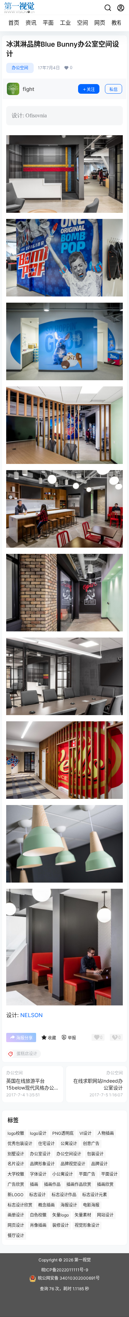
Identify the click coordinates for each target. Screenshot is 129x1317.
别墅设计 (16, 1153)
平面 (48, 22)
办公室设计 (40, 1153)
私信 (113, 89)
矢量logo (60, 1215)
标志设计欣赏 (20, 1205)
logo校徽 (16, 1133)
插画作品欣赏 (78, 1184)
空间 (82, 22)
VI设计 (85, 1133)
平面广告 (87, 1174)
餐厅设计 (16, 1235)
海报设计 (69, 1205)
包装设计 (95, 1153)
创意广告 (91, 1143)
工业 (65, 22)
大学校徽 (16, 1174)
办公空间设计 (68, 1153)
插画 (34, 1184)
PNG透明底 (63, 1133)
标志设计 (37, 1194)
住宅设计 (46, 1143)
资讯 (30, 22)
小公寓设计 (62, 1174)
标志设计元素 (94, 1194)
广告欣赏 (16, 1184)
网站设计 (105, 1215)
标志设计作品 (64, 1194)
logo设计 (38, 1133)
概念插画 (46, 1205)
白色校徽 (38, 1215)
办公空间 (20, 67)
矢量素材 (83, 1215)
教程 (116, 22)
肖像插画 (38, 1225)
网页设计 (16, 1225)
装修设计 (60, 1225)
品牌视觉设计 (73, 1164)
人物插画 (105, 1133)
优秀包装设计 (20, 1143)
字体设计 (38, 1174)
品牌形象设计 (42, 1164)
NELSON (31, 1015)
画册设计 (16, 1215)
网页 (99, 22)
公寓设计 (69, 1143)
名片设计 (16, 1164)
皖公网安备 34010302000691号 (69, 1278)
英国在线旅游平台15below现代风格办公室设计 (32, 1087)
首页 (13, 22)
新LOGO (15, 1194)
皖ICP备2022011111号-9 (64, 1269)
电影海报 (91, 1205)
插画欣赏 (105, 1184)
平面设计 (109, 1174)
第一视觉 (82, 1259)
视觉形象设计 (87, 1225)
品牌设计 (99, 1164)
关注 (91, 89)
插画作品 (52, 1184)
